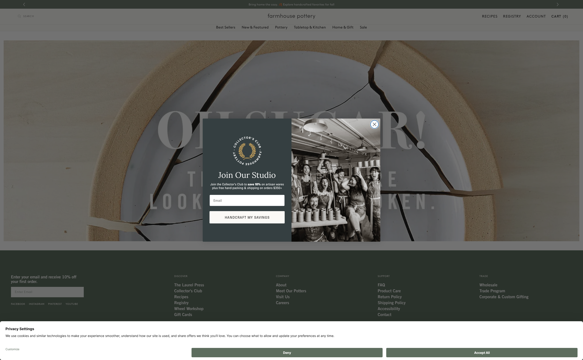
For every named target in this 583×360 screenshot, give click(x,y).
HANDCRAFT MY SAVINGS (247, 217)
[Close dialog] (374, 124)
